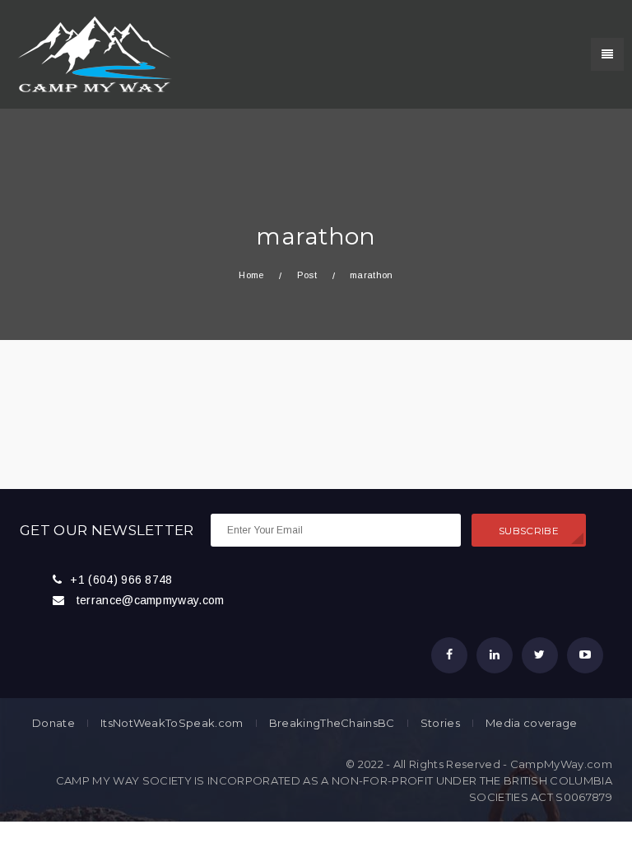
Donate (53, 723)
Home (251, 275)
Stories (440, 723)
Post (307, 275)
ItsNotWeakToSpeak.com (172, 723)
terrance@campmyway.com (151, 600)
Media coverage (531, 723)
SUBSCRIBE (529, 530)
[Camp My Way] (90, 53)
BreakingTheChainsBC (332, 723)
